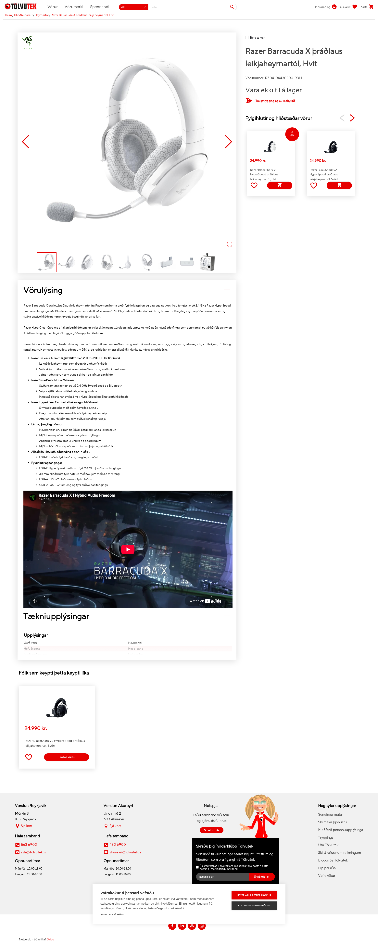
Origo (50, 939)
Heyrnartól (42, 15)
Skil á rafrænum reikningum (339, 852)
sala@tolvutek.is (33, 852)
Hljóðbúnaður (23, 15)
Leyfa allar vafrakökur (254, 895)
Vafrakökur (326, 875)
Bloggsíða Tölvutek (333, 860)
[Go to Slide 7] (167, 262)
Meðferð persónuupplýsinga (340, 829)
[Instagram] (202, 926)
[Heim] (23, 7)
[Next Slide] (228, 142)
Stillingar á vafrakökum (254, 905)
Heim (8, 15)
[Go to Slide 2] (67, 262)
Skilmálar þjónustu (332, 822)
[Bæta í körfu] (279, 185)
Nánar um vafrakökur (112, 914)
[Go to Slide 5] (127, 262)
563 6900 (29, 844)
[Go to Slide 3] (87, 262)
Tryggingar (326, 837)
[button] (127, 142)
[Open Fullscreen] (229, 244)
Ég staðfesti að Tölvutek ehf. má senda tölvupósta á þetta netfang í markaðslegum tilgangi (234, 867)
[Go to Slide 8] (187, 262)
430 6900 (117, 844)
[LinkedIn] (182, 926)
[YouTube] (192, 926)
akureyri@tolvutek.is (125, 852)
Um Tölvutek (328, 845)
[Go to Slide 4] (107, 262)
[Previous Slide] (25, 142)
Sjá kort (26, 825)
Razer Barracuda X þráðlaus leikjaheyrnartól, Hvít (82, 15)
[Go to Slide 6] (147, 262)
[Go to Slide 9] (207, 262)
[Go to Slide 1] (47, 262)
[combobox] (192, 7)
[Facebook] (172, 926)
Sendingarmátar (330, 814)
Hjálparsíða (327, 868)
